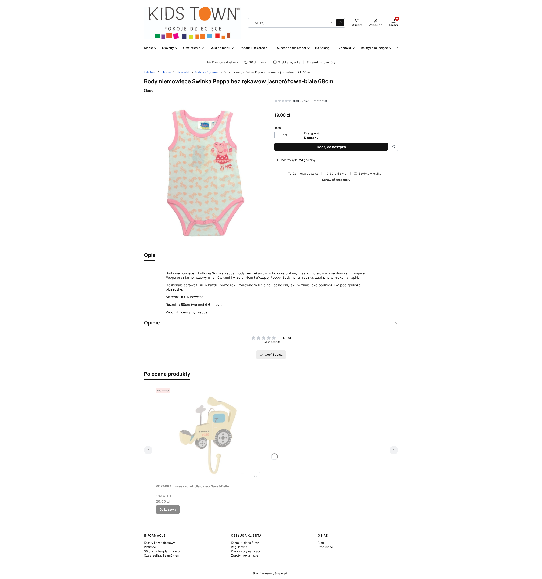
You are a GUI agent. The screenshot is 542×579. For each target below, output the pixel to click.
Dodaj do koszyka (331, 147)
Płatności (150, 547)
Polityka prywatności (245, 551)
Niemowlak (183, 72)
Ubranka (166, 72)
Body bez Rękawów (207, 72)
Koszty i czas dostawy (159, 542)
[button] (340, 22)
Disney (148, 90)
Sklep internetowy (270, 573)
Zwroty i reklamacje (244, 555)
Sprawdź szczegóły (321, 62)
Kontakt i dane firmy (245, 542)
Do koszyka (167, 509)
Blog (321, 542)
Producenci (325, 547)
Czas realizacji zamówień (161, 555)
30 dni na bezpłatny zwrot (162, 551)
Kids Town (150, 72)
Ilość (277, 127)
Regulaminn (239, 547)
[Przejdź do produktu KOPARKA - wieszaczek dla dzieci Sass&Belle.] (209, 434)
